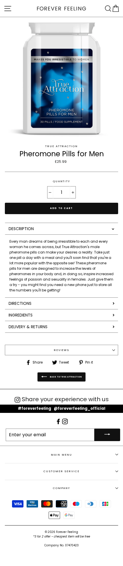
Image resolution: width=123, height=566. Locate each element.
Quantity (61, 181)
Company (61, 488)
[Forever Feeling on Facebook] (58, 421)
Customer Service (61, 471)
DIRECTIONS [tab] (20, 303)
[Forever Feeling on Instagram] (65, 421)
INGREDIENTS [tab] (21, 315)
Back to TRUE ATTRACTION (65, 377)
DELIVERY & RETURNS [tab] (28, 327)
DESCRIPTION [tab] (21, 229)
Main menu (61, 455)
